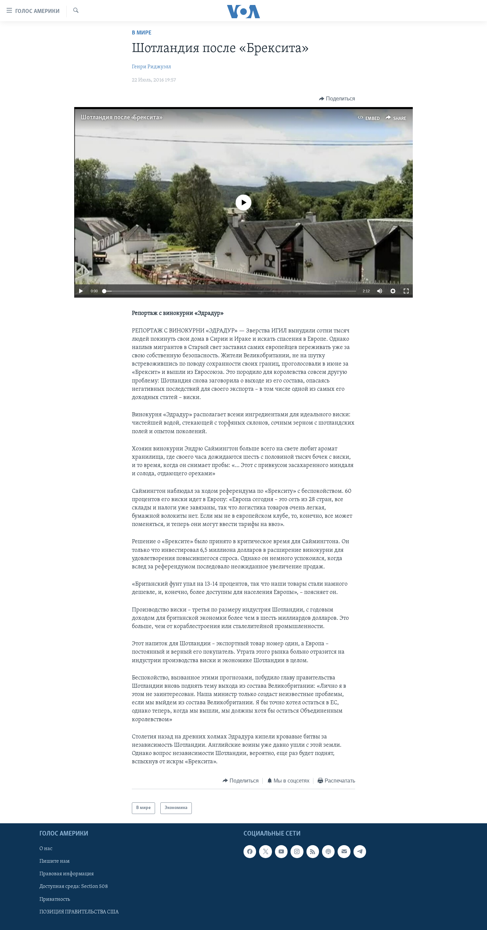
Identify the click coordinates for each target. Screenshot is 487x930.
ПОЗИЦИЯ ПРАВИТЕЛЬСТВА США (79, 911)
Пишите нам (54, 861)
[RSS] (312, 851)
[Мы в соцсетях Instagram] (297, 851)
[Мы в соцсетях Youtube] (281, 851)
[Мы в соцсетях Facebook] (250, 851)
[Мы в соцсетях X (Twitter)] (265, 851)
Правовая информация (66, 874)
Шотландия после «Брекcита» (121, 117)
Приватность (54, 899)
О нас (45, 848)
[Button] (337, 98)
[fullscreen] (406, 291)
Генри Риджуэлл (151, 67)
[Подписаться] (344, 851)
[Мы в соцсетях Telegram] (359, 851)
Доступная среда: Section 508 (73, 886)
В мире (141, 33)
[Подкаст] (328, 851)
